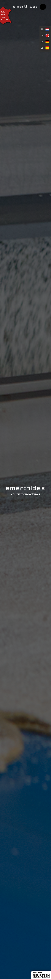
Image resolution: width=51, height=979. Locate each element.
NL (42, 29)
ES (42, 48)
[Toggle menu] (43, 7)
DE (42, 41)
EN (42, 35)
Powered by (37, 972)
